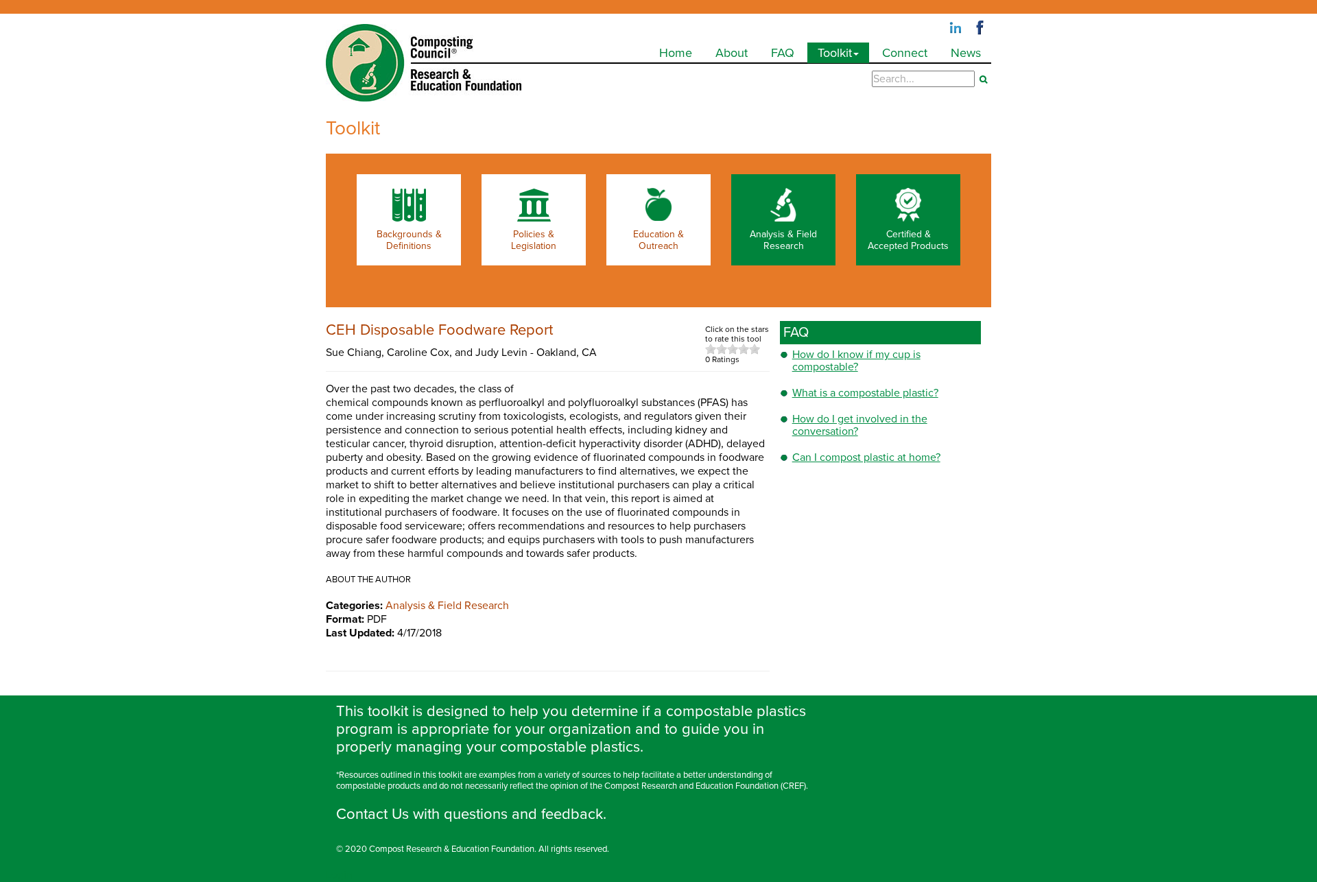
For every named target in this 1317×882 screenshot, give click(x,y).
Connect (904, 52)
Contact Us (372, 814)
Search (983, 79)
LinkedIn (955, 28)
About (731, 52)
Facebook (980, 28)
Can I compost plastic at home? (866, 457)
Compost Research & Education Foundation (451, 849)
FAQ (782, 52)
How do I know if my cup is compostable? (856, 361)
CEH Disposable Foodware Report (439, 330)
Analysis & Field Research (447, 605)
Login (339, 875)
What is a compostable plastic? (865, 393)
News (966, 52)
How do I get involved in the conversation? (859, 425)
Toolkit (835, 52)
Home (675, 52)
